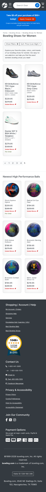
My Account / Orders (13, 309)
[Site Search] (37, 5)
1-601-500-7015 (16, 370)
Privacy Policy (11, 394)
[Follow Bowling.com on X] (11, 420)
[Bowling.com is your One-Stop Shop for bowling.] (4, 5)
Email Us (11, 375)
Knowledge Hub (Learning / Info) (18, 322)
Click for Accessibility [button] (14, 403)
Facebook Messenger (15, 383)
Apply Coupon (26, 19)
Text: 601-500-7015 (15, 379)
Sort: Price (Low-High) (30, 44)
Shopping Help (11, 314)
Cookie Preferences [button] (13, 399)
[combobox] (25, 5)
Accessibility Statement (14, 407)
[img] (30, 440)
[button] (12, 44)
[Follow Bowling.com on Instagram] (15, 420)
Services (9, 318)
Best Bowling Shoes (13, 331)
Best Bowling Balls (12, 326)
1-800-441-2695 (14, 366)
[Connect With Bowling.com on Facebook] (7, 420)
